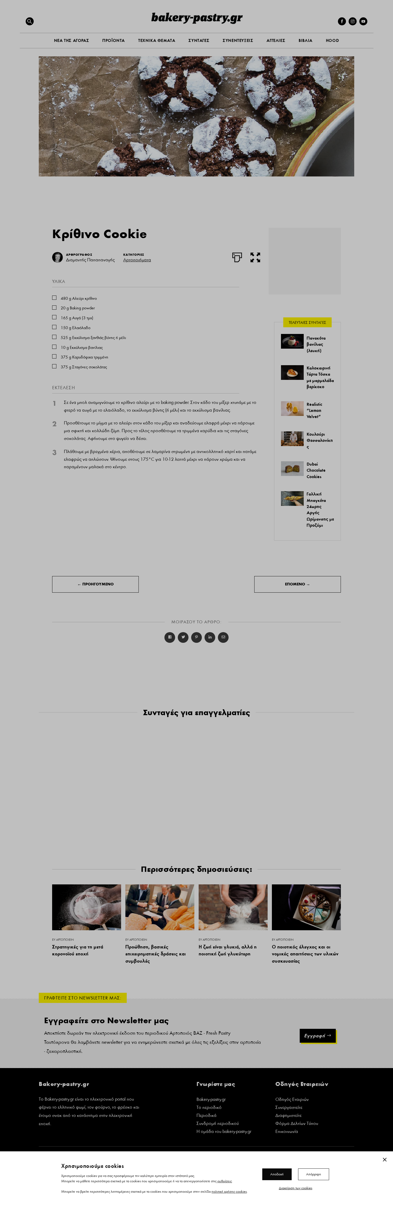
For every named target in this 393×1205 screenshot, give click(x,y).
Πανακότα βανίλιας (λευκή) (316, 344)
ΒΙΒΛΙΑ (306, 40)
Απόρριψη (313, 1174)
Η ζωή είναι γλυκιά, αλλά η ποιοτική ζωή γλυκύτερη (228, 950)
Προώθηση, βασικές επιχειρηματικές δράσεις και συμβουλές (155, 954)
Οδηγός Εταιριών (292, 1100)
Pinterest (196, 637)
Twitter (183, 637)
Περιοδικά (206, 1116)
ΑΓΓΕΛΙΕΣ (276, 40)
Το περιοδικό (209, 1108)
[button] (30, 21)
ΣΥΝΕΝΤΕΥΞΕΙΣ (238, 40)
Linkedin (210, 637)
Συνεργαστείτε (288, 1108)
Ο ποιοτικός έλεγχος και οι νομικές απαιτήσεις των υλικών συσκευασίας (305, 954)
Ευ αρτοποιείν (63, 940)
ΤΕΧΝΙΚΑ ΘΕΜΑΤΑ (156, 40)
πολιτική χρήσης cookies (229, 1191)
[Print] (237, 256)
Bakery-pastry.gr (211, 1100)
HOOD (332, 40)
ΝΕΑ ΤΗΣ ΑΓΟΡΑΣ (71, 40)
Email (223, 637)
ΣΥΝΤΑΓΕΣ (198, 40)
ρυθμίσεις (224, 1181)
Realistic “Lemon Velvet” (314, 410)
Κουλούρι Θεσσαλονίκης (320, 440)
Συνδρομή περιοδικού (217, 1124)
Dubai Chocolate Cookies (316, 470)
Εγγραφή (314, 1036)
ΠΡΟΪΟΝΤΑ (113, 40)
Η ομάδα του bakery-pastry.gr (223, 1132)
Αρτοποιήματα (137, 260)
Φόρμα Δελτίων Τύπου (296, 1124)
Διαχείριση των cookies (295, 1188)
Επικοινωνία (286, 1132)
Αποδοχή (277, 1174)
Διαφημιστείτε (288, 1116)
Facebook (170, 637)
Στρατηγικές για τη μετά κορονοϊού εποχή (77, 950)
